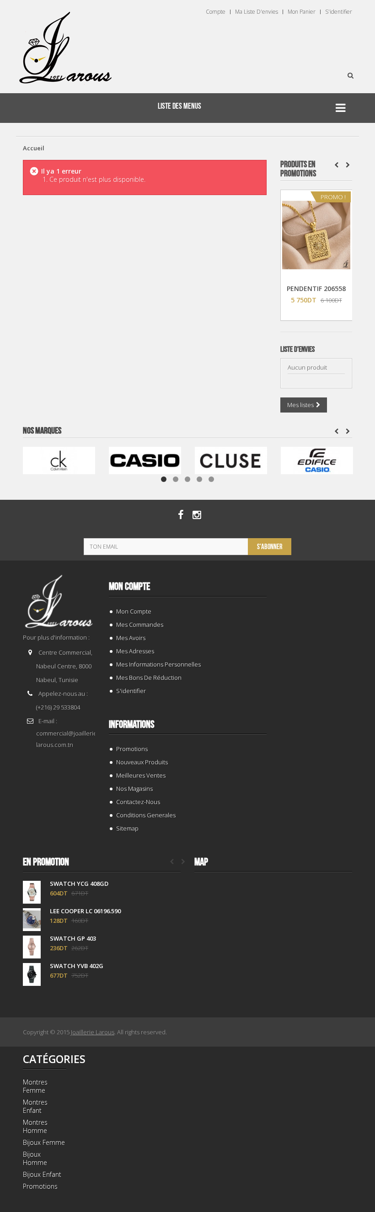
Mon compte (129, 586)
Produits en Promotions (298, 169)
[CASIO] (145, 459)
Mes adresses (135, 651)
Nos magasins (134, 788)
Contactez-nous (138, 802)
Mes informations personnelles (158, 664)
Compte (215, 12)
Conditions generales (146, 815)
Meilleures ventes (141, 775)
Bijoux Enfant (42, 1174)
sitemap (127, 828)
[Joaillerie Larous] (65, 43)
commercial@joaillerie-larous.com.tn (67, 739)
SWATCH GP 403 (73, 939)
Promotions (132, 749)
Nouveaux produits (142, 762)
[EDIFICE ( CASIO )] (317, 459)
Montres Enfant (35, 1106)
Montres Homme (35, 1126)
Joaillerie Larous (92, 1032)
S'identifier (338, 12)
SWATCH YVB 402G (76, 966)
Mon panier (302, 12)
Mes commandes (139, 624)
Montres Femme (35, 1086)
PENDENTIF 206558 (316, 288)
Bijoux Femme (44, 1142)
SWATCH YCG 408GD (79, 884)
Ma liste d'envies (256, 12)
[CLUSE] (231, 459)
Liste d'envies (297, 349)
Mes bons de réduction (149, 677)
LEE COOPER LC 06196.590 (85, 911)
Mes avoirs (130, 638)
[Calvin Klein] (59, 459)
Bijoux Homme (35, 1158)
